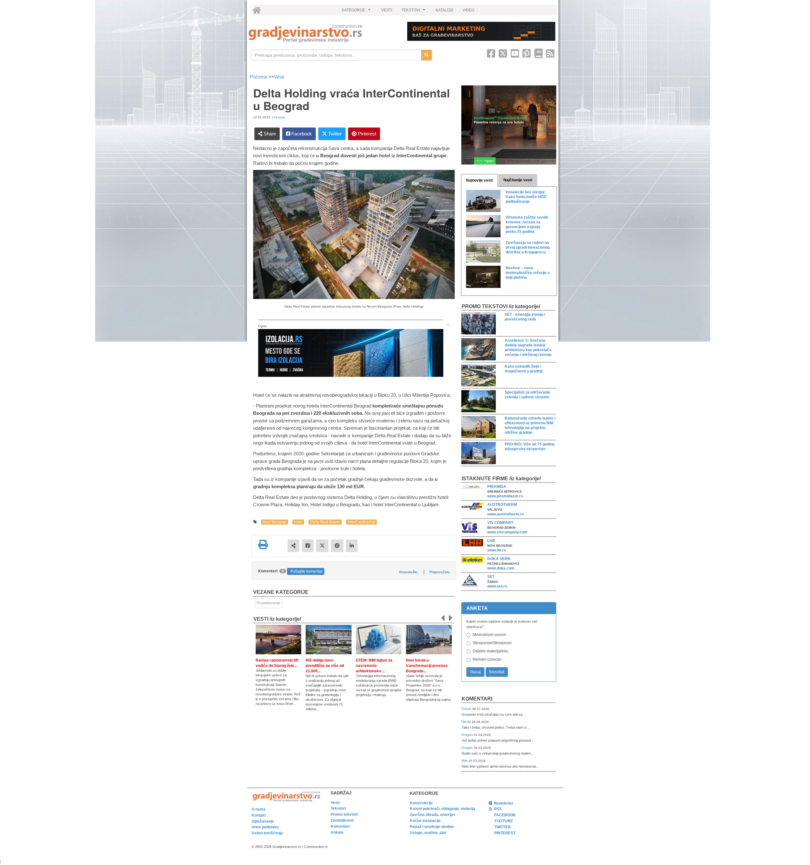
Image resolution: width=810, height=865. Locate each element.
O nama (258, 809)
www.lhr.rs (496, 550)
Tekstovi (338, 808)
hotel (298, 522)
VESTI (386, 10)
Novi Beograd (274, 522)
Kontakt (259, 815)
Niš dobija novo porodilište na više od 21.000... (325, 665)
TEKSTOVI (414, 12)
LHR (491, 540)
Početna (259, 76)
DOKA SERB (498, 559)
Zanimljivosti (342, 820)
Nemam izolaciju (487, 659)
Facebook (301, 133)
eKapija (279, 117)
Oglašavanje (263, 821)
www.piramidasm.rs (505, 496)
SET (491, 577)
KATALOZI (444, 10)
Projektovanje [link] (268, 603)
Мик (465, 760)
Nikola (466, 722)
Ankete (337, 832)
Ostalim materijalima (490, 651)
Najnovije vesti (479, 180)
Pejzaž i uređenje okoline (432, 827)
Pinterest (366, 133)
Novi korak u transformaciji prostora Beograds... (427, 665)
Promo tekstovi (344, 814)
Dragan (467, 735)
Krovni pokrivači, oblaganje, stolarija (442, 808)
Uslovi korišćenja (267, 833)
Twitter (334, 133)
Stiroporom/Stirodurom (492, 643)
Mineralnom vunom (489, 634)
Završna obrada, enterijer (432, 814)
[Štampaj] (263, 544)
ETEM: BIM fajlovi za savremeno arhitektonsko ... (374, 665)
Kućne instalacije (425, 820)
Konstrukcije (421, 803)
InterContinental (361, 522)
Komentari (477, 698)
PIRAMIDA (496, 486)
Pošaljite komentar (306, 571)
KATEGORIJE (357, 12)
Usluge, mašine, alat (428, 833)
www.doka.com (500, 568)
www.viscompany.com (507, 532)
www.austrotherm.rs (505, 514)
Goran (466, 709)
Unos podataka (265, 827)
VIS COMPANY (500, 522)
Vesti (279, 76)
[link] (323, 33)
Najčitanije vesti (517, 180)
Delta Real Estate (325, 522)
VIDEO (468, 10)
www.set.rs (497, 586)
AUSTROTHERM (502, 504)
